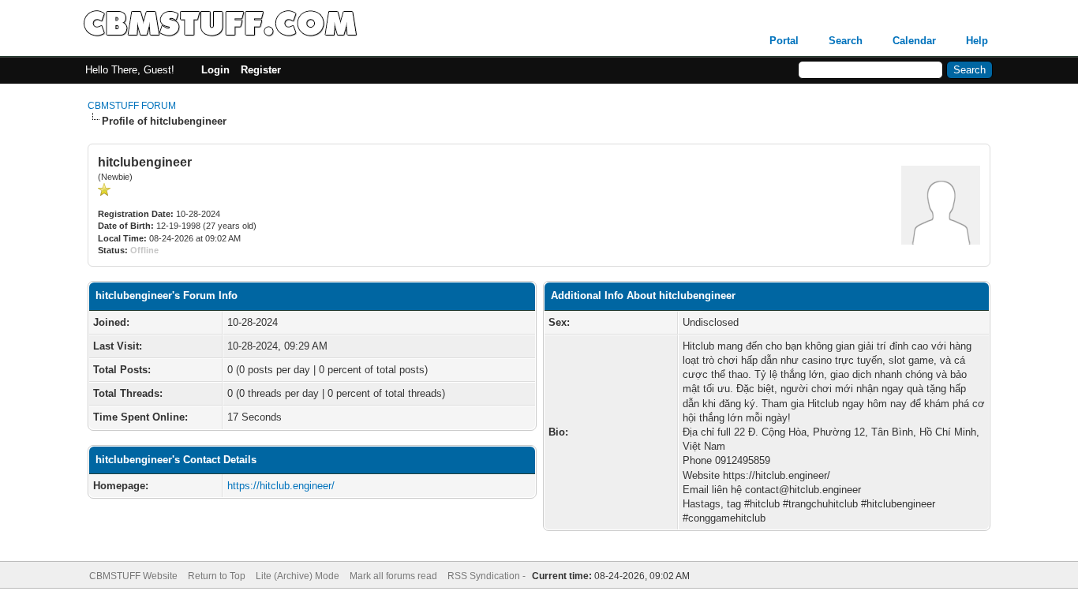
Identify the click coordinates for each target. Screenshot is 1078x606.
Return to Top (216, 576)
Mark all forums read (393, 576)
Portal (784, 41)
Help (977, 41)
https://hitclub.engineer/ (281, 486)
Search (846, 41)
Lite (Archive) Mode (297, 576)
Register (261, 70)
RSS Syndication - (487, 576)
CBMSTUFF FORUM (132, 105)
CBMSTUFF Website (133, 576)
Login (215, 70)
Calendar (914, 41)
